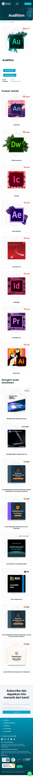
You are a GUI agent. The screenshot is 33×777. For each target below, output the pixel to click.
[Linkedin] (2, 739)
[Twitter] (11, 739)
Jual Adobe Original (16, 81)
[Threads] (14, 739)
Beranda (3, 22)
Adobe (8, 22)
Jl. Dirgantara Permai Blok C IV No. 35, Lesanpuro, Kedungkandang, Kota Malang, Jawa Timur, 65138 (13, 745)
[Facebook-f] (8, 739)
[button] (17, 4)
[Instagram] (5, 739)
